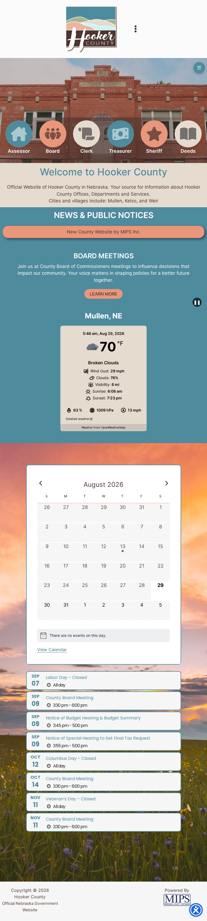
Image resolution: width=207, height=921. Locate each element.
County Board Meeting (69, 698)
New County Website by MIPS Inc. (103, 232)
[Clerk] (86, 140)
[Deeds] (188, 140)
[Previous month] (40, 483)
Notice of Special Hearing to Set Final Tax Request (98, 738)
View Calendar (52, 649)
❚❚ (197, 302)
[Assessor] (18, 140)
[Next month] (166, 483)
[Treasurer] (120, 140)
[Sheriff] (154, 140)
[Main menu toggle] (135, 29)
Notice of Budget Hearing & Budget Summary (93, 718)
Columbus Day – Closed (71, 758)
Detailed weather (78, 419)
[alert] (103, 635)
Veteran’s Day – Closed (70, 799)
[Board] (52, 140)
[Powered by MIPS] (177, 899)
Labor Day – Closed (66, 677)
